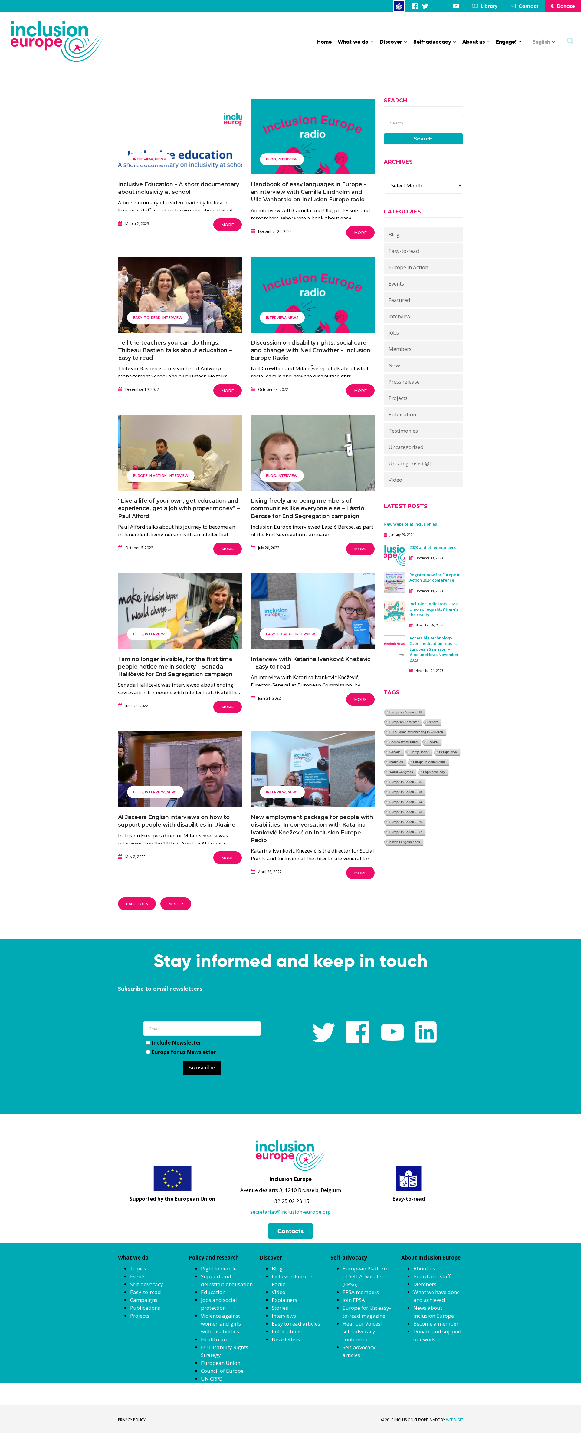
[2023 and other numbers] (394, 554)
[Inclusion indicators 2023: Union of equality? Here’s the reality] (394, 610)
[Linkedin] (446, 6)
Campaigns (143, 1299)
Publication (402, 414)
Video (395, 479)
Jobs (394, 332)
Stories (280, 1307)
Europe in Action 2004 (405, 802)
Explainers (284, 1299)
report (433, 722)
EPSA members (361, 1292)
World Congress (401, 772)
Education (213, 1292)
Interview (143, 159)
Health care (214, 1339)
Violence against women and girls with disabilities (221, 1323)
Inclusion (396, 762)
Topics (138, 1268)
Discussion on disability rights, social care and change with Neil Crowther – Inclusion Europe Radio (310, 350)
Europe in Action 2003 (405, 812)
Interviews (284, 1315)
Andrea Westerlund (403, 742)
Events (396, 283)
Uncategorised (406, 447)
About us (473, 41)
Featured (399, 299)
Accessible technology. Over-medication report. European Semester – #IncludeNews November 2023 (434, 649)
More (227, 224)
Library (489, 6)
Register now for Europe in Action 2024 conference (435, 577)
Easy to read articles (296, 1323)
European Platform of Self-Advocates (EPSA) (366, 1276)
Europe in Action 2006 (405, 782)
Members (400, 348)
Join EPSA (354, 1299)
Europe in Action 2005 (405, 792)
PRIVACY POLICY (132, 1419)
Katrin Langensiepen (404, 842)
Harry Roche (420, 752)
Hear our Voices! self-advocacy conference (362, 1331)
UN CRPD (212, 1378)
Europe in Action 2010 (405, 712)
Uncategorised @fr (411, 463)
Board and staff (432, 1276)
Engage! (506, 41)
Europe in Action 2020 (405, 822)
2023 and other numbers (432, 547)
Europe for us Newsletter (184, 1051)
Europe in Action (150, 476)
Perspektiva (448, 752)
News (160, 159)
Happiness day (434, 772)
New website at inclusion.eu (410, 524)
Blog (271, 159)
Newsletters (286, 1339)
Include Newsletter (176, 1042)
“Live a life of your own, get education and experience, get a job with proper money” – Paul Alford (179, 508)
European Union (220, 1362)
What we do (353, 41)
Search (423, 139)
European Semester (404, 722)
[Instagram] (435, 6)
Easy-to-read (147, 317)
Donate (566, 6)
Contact (529, 6)
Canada (395, 752)
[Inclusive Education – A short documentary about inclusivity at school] (180, 154)
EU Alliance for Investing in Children (416, 732)
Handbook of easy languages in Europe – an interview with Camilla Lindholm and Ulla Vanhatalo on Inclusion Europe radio (308, 192)
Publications (145, 1307)
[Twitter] (425, 6)
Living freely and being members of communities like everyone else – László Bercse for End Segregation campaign (307, 508)
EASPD (433, 742)
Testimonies (403, 430)
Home (324, 41)
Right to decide (219, 1268)
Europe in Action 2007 (405, 832)
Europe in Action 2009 (429, 762)
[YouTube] (456, 6)
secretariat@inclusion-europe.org (290, 1211)
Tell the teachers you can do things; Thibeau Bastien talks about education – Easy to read (175, 350)
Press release (404, 381)
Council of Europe (222, 1370)
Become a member (435, 1323)
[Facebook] (415, 6)
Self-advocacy (432, 41)
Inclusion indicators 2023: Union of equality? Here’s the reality (433, 609)
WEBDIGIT (454, 1419)
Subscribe (202, 1068)
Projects (398, 398)
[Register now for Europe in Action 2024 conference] (394, 582)
